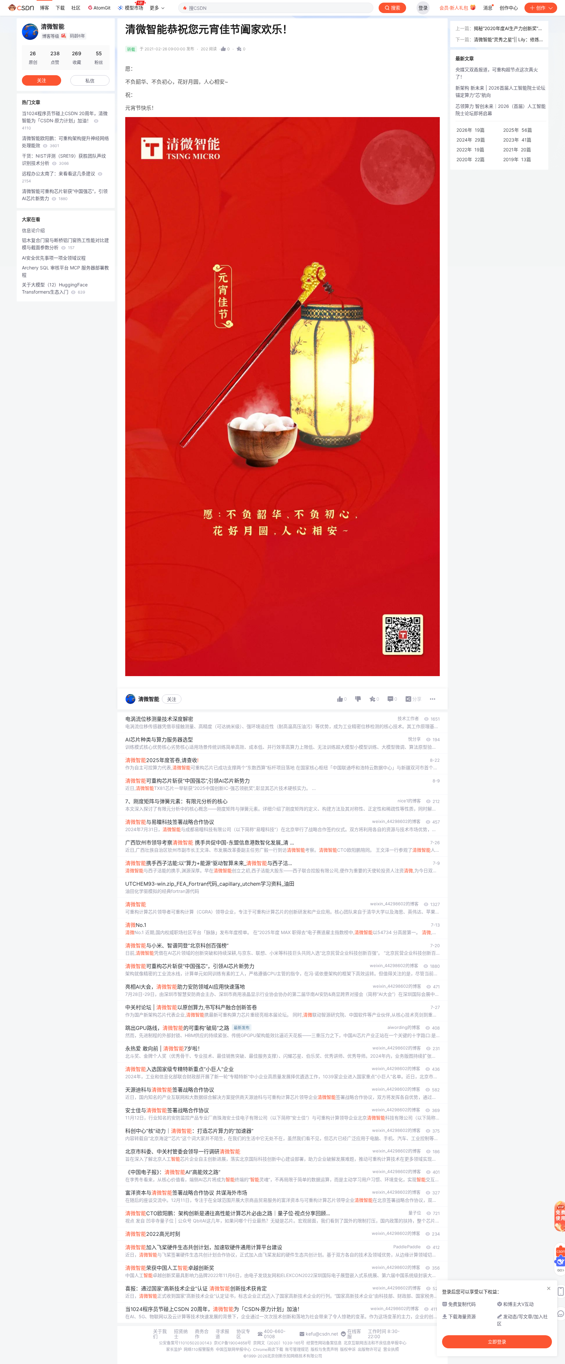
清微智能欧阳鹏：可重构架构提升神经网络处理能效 (65, 141)
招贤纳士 (181, 1334)
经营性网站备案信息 (324, 1342)
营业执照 (391, 1349)
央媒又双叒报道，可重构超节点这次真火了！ (496, 73)
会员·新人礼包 (454, 7)
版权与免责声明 (324, 1349)
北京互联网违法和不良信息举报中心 (375, 1342)
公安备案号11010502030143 (185, 1342)
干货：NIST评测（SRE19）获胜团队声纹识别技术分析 (64, 159)
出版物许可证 (369, 1349)
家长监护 (174, 1349)
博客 (44, 7)
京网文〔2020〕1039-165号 (278, 1342)
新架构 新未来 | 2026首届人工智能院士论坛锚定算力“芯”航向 (500, 91)
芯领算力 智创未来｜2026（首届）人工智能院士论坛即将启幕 (500, 109)
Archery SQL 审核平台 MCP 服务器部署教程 (65, 271)
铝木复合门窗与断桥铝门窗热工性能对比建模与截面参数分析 (65, 243)
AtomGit (102, 7)
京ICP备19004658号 (232, 1342)
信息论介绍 (33, 230)
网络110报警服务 (199, 1349)
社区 (75, 7)
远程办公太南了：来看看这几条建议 (59, 177)
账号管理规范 (297, 1349)
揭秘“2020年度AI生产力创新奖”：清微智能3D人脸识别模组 (508, 29)
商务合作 (202, 1334)
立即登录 (497, 1341)
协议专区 (243, 1334)
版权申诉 (348, 1349)
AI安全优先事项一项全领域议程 (54, 258)
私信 (89, 80)
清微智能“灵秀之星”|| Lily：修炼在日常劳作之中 (506, 40)
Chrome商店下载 (268, 1349)
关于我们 (160, 1334)
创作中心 (509, 7)
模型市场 (134, 7)
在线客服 (354, 1334)
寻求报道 (222, 1334)
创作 (540, 7)
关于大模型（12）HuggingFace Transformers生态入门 (55, 288)
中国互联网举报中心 (233, 1349)
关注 (171, 699)
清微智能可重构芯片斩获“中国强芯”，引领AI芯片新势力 (65, 194)
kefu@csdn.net (322, 1334)
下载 (60, 7)
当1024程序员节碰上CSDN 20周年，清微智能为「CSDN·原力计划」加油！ (65, 120)
